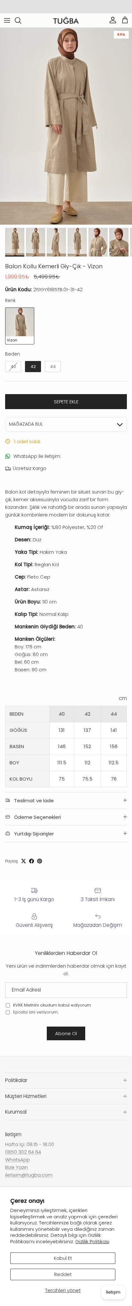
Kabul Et (63, 1258)
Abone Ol (66, 1033)
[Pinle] (39, 861)
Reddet (63, 1274)
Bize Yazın (16, 1167)
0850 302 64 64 (23, 1152)
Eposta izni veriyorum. (35, 1012)
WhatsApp (17, 1159)
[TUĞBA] (66, 20)
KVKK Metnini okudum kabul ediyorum (52, 1005)
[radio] (19, 325)
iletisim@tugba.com (29, 1175)
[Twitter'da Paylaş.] (23, 861)
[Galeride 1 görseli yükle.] (66, 126)
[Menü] (7, 20)
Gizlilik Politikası (92, 1241)
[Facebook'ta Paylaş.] (31, 861)
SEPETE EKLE (66, 401)
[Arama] (21, 20)
